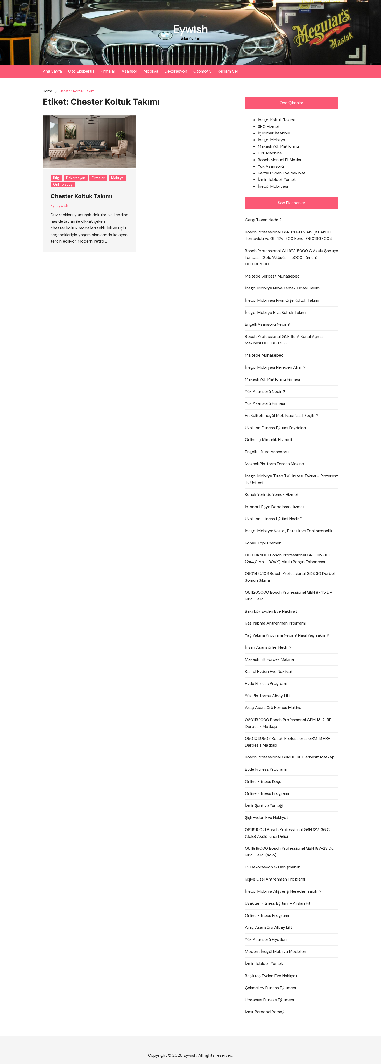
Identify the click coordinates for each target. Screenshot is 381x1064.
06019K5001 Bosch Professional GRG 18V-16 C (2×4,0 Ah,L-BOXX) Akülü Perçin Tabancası (288, 558)
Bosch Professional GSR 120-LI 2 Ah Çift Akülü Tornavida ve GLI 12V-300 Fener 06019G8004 (288, 235)
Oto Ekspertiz (81, 71)
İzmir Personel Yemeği (265, 1012)
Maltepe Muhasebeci (264, 355)
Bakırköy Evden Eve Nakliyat (271, 611)
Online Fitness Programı (267, 793)
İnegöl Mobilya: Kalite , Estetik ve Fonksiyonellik (289, 531)
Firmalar (108, 71)
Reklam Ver (228, 71)
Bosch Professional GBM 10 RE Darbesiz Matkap (290, 757)
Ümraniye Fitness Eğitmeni (269, 1000)
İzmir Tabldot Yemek (277, 179)
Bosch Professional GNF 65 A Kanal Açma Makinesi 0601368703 (284, 340)
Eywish (190, 29)
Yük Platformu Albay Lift (267, 695)
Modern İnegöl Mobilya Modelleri (275, 951)
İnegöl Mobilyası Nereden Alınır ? (275, 367)
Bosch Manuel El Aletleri (280, 159)
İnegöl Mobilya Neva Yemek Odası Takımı (282, 288)
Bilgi (56, 178)
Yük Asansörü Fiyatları (266, 939)
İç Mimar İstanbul (274, 133)
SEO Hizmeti (269, 126)
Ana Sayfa (52, 71)
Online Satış (63, 184)
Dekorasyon (176, 71)
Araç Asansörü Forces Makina (273, 707)
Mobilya (151, 71)
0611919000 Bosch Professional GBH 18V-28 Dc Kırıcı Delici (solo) (289, 852)
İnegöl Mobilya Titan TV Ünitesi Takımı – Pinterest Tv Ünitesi (291, 479)
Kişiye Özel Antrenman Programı (275, 879)
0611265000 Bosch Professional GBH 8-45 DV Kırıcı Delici (289, 596)
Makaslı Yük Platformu (278, 146)
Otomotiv (202, 71)
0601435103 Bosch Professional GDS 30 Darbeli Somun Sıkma (290, 577)
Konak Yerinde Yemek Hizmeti (272, 494)
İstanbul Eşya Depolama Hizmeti (275, 506)
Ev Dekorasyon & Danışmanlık (272, 867)
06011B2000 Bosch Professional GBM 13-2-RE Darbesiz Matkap (288, 723)
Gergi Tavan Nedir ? (263, 220)
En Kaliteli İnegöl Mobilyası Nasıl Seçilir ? (282, 415)
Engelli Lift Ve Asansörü (267, 452)
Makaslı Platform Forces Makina (274, 463)
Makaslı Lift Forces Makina (269, 659)
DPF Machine (270, 153)
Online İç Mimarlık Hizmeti (268, 439)
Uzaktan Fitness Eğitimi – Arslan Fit (278, 903)
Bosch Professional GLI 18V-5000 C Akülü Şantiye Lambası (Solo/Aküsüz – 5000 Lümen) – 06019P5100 (291, 257)
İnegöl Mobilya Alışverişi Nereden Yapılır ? (283, 891)
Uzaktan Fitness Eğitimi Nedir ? (273, 518)
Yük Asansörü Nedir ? (265, 391)
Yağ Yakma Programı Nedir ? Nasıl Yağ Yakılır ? (287, 635)
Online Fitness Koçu (263, 781)
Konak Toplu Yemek (263, 543)
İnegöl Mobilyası (273, 186)
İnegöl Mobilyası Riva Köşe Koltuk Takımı (282, 300)
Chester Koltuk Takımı (81, 196)
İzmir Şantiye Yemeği (264, 805)
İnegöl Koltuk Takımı (276, 120)
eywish (62, 205)
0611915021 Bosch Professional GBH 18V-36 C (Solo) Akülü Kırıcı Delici (287, 833)
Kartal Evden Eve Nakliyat (282, 173)
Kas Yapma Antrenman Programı (275, 623)
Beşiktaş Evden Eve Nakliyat (271, 975)
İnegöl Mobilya (271, 140)
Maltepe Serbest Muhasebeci (272, 276)
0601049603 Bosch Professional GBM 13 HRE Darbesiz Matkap (287, 742)
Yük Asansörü (271, 166)
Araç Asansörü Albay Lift (268, 927)
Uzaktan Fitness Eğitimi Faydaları (275, 427)
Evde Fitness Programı (266, 683)
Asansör (129, 71)
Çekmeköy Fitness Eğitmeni (270, 987)
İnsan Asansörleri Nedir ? (268, 647)
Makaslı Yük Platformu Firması (272, 379)
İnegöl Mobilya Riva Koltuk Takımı (275, 312)
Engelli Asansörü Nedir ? (267, 324)
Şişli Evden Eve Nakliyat (266, 817)
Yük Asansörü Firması (265, 403)
